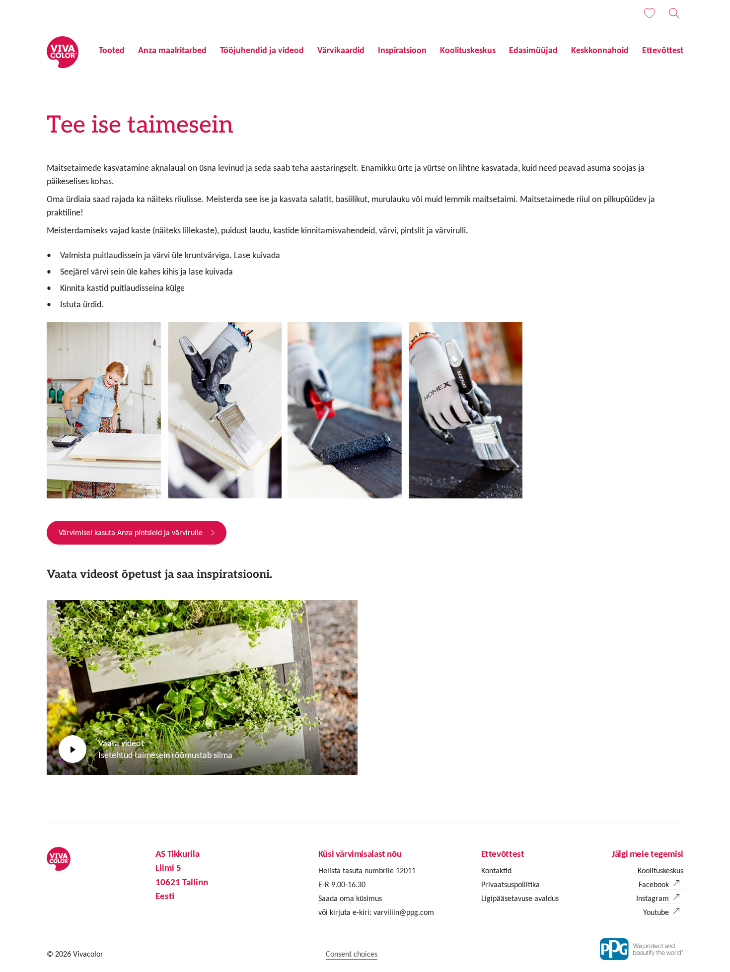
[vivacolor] (62, 51)
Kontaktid (496, 870)
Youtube (656, 912)
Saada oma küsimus (350, 898)
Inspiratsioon (402, 50)
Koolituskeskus (468, 50)
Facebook (654, 884)
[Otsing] (674, 13)
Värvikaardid (341, 50)
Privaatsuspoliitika (510, 884)
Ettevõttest (662, 50)
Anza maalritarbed (172, 50)
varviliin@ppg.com (402, 912)
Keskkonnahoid (600, 50)
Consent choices (351, 954)
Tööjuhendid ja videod (262, 50)
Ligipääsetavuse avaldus (520, 898)
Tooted (112, 50)
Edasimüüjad (533, 50)
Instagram (652, 898)
